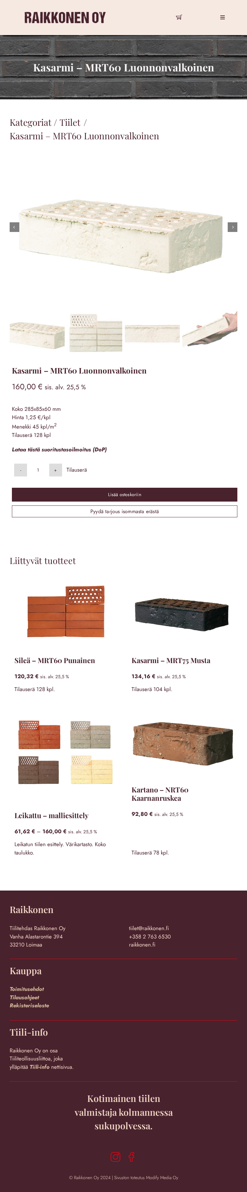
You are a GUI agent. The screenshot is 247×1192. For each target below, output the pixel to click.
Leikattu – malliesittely (51, 815)
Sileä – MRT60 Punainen (54, 660)
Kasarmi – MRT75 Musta (171, 660)
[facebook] (131, 1157)
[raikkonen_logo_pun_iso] (65, 4)
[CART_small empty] (179, 15)
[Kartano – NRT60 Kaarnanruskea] (182, 742)
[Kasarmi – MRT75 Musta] (182, 612)
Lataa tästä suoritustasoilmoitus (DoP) (59, 449)
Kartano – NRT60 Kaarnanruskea (160, 794)
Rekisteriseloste (29, 1005)
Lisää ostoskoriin (124, 494)
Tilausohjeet (24, 997)
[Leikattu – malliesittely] (65, 755)
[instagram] (115, 1157)
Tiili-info (40, 1067)
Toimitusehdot (27, 989)
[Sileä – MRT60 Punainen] (65, 612)
